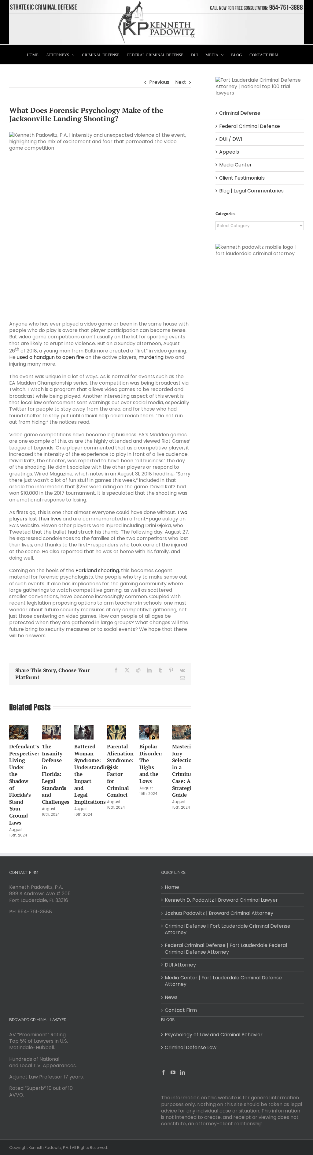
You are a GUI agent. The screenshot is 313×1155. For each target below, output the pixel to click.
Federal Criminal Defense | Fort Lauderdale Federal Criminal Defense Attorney (226, 948)
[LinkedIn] (182, 1072)
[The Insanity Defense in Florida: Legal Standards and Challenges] (51, 728)
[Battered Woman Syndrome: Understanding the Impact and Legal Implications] (84, 728)
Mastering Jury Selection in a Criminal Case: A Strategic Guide (184, 770)
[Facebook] (163, 1072)
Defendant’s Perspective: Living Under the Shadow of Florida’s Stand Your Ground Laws (24, 784)
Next (180, 82)
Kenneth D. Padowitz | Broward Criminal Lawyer (221, 900)
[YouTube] (173, 1072)
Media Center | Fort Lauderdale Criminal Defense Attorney (223, 981)
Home (172, 887)
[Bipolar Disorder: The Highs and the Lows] (149, 728)
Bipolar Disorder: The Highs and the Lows (151, 763)
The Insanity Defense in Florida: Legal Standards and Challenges (55, 774)
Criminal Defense (239, 113)
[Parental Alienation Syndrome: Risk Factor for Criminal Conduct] (116, 728)
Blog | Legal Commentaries (251, 190)
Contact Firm (181, 1010)
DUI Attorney (180, 965)
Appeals (229, 151)
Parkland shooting (97, 570)
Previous (159, 82)
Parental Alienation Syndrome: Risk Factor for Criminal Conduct (120, 770)
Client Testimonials (242, 177)
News (171, 997)
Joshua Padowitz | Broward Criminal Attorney (219, 913)
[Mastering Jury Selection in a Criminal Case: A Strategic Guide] (181, 728)
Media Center (235, 164)
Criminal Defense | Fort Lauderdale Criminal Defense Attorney (227, 929)
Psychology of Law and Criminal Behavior (214, 1034)
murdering (151, 357)
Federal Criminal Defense (249, 126)
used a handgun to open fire (50, 357)
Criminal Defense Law (190, 1047)
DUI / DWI (230, 139)
